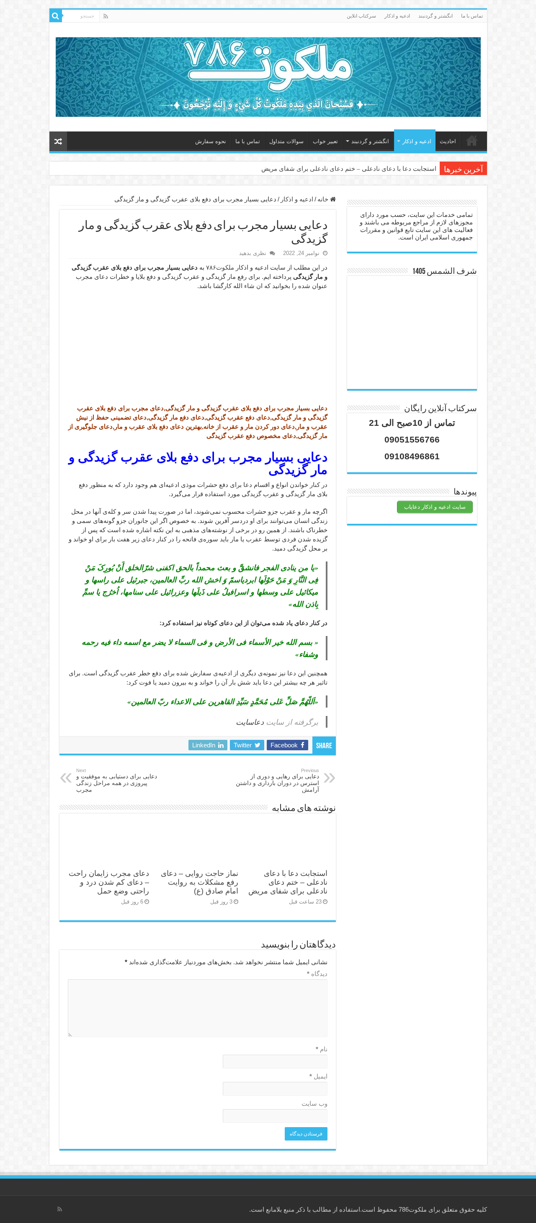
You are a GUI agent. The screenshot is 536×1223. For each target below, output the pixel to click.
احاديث (448, 141)
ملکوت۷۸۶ (220, 267)
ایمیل (318, 1076)
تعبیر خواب (325, 141)
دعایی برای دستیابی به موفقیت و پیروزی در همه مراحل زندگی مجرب (116, 780)
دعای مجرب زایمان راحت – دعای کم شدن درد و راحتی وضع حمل (109, 882)
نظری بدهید (252, 253)
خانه (472, 140)
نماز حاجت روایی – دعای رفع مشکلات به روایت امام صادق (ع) (199, 882)
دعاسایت (250, 722)
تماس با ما (472, 16)
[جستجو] (55, 16)
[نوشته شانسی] (58, 141)
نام (321, 1049)
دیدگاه (317, 973)
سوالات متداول (286, 141)
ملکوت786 (413, 1209)
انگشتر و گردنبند (435, 16)
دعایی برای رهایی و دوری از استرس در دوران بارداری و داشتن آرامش (277, 780)
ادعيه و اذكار (397, 16)
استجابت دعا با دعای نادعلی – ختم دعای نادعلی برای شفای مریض (348, 168)
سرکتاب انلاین (361, 16)
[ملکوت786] (268, 75)
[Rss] (106, 16)
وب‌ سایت (314, 1103)
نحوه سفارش (210, 141)
